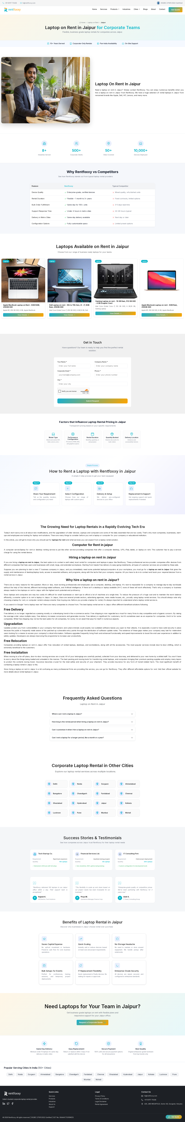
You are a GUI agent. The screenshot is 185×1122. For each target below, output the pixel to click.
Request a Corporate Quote (91, 1022)
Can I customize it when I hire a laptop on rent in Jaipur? (75, 730)
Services (103, 9)
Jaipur (140, 1074)
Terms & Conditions (102, 1099)
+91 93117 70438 (150, 1100)
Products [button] (114, 9)
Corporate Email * (64, 371)
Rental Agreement (101, 1104)
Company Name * (101, 362)
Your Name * (62, 362)
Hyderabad (127, 1074)
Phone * (98, 371)
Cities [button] (136, 9)
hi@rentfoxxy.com (150, 1096)
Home (94, 9)
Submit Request (92, 401)
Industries (126, 9)
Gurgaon (31, 1074)
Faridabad (88, 1074)
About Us (52, 1104)
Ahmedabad (45, 1074)
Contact (162, 9)
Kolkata (151, 1074)
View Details (23, 315)
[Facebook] (12, 1103)
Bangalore (60, 1074)
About (153, 9)
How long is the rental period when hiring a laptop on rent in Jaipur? (80, 722)
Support (51, 1107)
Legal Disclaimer (101, 1101)
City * (59, 380)
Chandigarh (74, 1074)
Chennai (100, 1074)
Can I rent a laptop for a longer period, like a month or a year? (78, 738)
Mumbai (87, 1079)
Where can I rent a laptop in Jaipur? (67, 714)
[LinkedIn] (4, 1103)
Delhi (10, 1074)
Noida (20, 1074)
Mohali (98, 1079)
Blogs (145, 9)
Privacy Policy (100, 1096)
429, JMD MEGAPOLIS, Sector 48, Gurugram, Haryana (163, 1104)
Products (52, 1099)
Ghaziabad (113, 1074)
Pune (174, 1074)
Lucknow (163, 1074)
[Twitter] (8, 1103)
